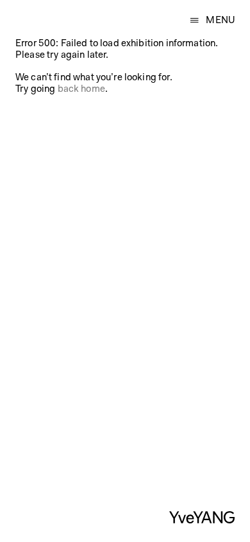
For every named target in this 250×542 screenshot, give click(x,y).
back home (81, 89)
